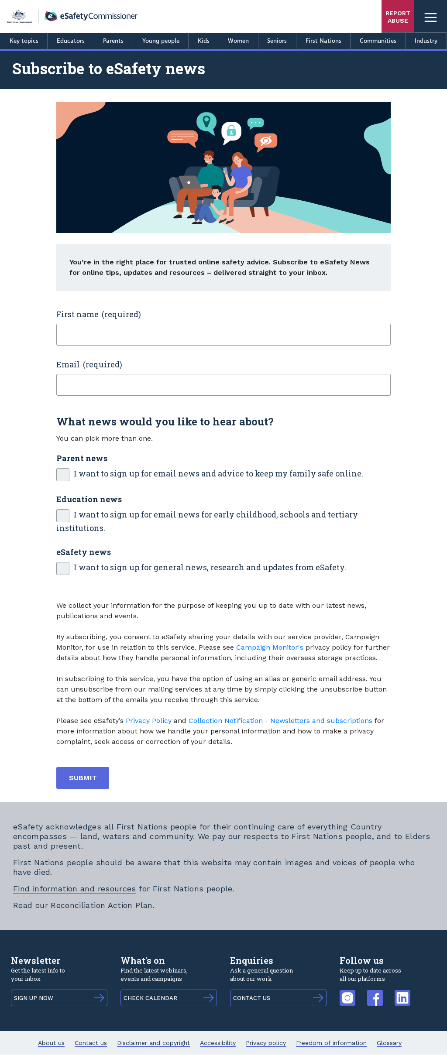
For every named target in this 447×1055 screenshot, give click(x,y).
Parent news (81, 458)
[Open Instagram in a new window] (347, 993)
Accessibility (218, 1042)
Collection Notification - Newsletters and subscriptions (280, 720)
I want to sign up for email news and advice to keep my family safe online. (218, 473)
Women (238, 41)
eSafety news (83, 552)
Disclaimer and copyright (153, 1042)
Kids (204, 41)
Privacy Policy (149, 720)
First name (77, 314)
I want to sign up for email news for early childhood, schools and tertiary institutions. (207, 521)
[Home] (72, 17)
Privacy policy (266, 1042)
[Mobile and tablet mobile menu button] (430, 16)
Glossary (389, 1042)
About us (51, 1042)
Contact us (91, 1042)
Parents (113, 41)
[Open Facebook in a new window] (375, 993)
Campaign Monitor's (269, 647)
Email (68, 364)
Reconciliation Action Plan (101, 905)
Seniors (277, 41)
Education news (89, 499)
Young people (160, 41)
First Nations (323, 41)
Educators (71, 41)
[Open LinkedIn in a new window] (402, 993)
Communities (378, 41)
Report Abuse (397, 17)
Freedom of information (331, 1042)
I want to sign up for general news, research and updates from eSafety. (210, 567)
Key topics (24, 41)
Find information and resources (74, 888)
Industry (426, 41)
